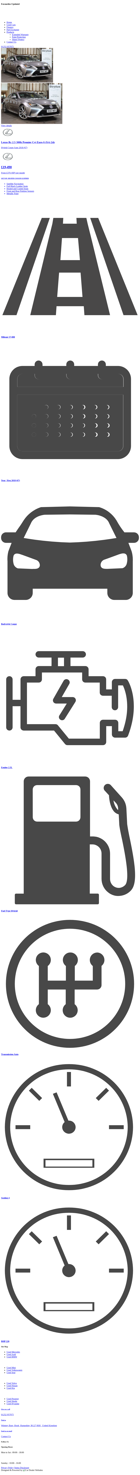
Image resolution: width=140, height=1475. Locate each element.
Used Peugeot (13, 1399)
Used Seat (11, 1372)
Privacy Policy (7, 1468)
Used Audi (11, 1354)
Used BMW (12, 1357)
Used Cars (11, 25)
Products (10, 32)
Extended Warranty (20, 34)
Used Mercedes (13, 1352)
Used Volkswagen (14, 1370)
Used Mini (11, 1368)
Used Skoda (12, 1401)
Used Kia (11, 1388)
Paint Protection (19, 37)
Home (9, 22)
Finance (10, 27)
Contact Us (11, 42)
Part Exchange (13, 30)
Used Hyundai (13, 1404)
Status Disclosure (21, 1468)
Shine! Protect (18, 39)
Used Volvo (12, 1383)
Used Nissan (12, 1386)
